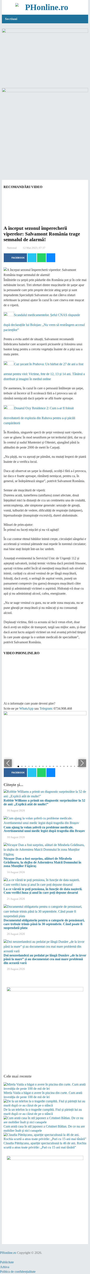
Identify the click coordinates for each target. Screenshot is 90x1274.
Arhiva (4, 1267)
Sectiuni (11, 19)
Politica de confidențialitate (18, 1271)
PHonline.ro (8, 1252)
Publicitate (7, 1262)
